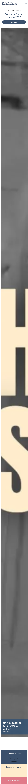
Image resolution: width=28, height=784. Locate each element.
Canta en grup (14, 780)
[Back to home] (10, 3)
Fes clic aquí (14, 22)
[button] (23, 3)
